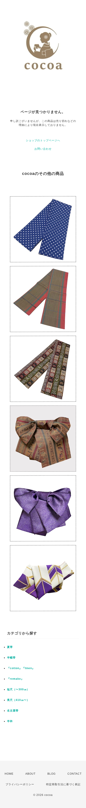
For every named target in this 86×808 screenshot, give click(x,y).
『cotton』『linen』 (21, 668)
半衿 (10, 721)
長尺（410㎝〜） (18, 700)
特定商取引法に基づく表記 (63, 784)
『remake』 (15, 678)
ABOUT (30, 773)
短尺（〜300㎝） (18, 689)
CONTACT (74, 773)
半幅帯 (11, 657)
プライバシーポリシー (20, 784)
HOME (9, 773)
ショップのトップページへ (43, 140)
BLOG (51, 773)
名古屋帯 (13, 710)
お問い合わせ (43, 148)
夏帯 (10, 647)
